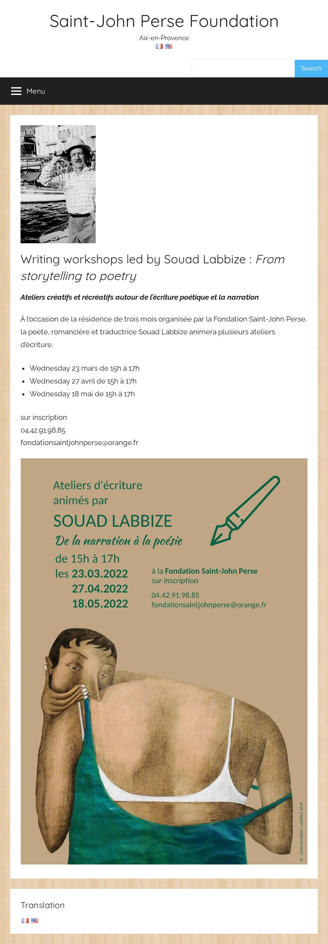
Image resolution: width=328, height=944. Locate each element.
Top (307, 923)
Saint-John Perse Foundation (164, 20)
